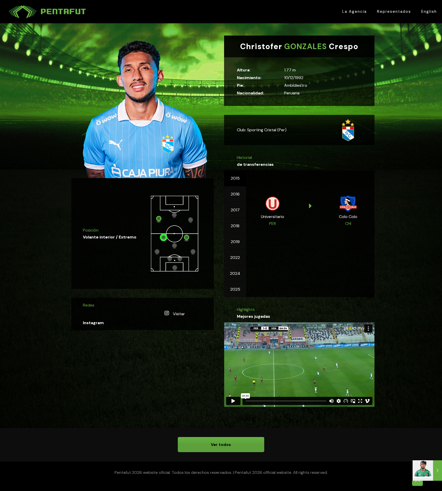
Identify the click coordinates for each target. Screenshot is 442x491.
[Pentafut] (47, 11)
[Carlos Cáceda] (427, 470)
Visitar (178, 314)
